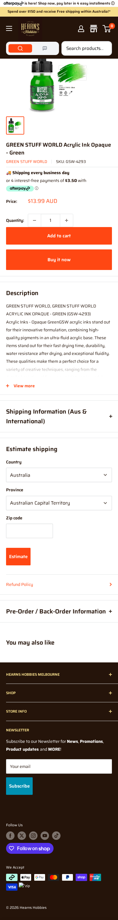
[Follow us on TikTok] (56, 835)
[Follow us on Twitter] (22, 835)
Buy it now (59, 259)
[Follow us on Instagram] (33, 835)
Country (13, 462)
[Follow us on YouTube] (45, 835)
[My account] (81, 28)
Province (14, 489)
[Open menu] (9, 28)
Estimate (18, 556)
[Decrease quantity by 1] (34, 220)
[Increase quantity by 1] (66, 220)
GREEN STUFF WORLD (26, 161)
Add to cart (59, 235)
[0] (107, 28)
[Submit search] (104, 48)
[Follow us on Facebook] (10, 835)
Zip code (14, 518)
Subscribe (19, 786)
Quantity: (15, 220)
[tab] (20, 48)
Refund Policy (19, 584)
